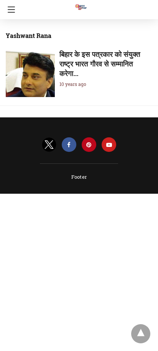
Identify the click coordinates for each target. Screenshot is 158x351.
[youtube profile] (109, 145)
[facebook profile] (69, 145)
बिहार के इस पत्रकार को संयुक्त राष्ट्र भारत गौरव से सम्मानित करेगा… (99, 63)
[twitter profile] (49, 145)
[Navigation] (9, 9)
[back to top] (140, 333)
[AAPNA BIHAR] (80, 3)
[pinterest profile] (89, 145)
